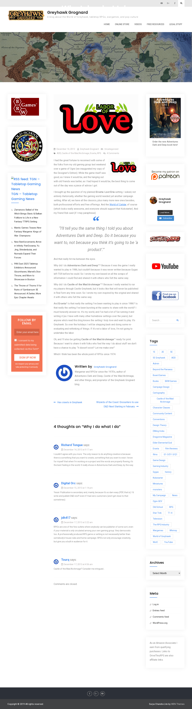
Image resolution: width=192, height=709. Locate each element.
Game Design (159, 460)
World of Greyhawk (162, 536)
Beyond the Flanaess (162, 369)
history (168, 472)
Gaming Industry (160, 466)
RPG (99, 153)
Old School (158, 507)
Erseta (93, 153)
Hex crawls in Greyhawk (69, 402)
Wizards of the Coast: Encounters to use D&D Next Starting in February (117, 404)
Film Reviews (171, 448)
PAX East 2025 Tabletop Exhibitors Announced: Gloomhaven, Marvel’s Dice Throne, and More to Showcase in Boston (27, 271)
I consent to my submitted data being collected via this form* (26, 344)
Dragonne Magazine (162, 437)
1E (154, 352)
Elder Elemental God (162, 443)
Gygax (156, 472)
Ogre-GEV (157, 501)
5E (171, 352)
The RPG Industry (161, 524)
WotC (155, 542)
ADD (59, 153)
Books (156, 381)
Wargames (158, 530)
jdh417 (65, 517)
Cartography (159, 393)
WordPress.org (160, 623)
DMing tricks (158, 431)
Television (157, 519)
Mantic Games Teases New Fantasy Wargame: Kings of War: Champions (27, 231)
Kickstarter (158, 478)
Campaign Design (161, 387)
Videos (138, 24)
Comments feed (161, 616)
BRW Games (171, 381)
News (174, 495)
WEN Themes (177, 704)
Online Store (122, 24)
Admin (156, 363)
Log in (156, 604)
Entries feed (159, 610)
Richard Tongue (72, 445)
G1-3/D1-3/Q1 (170, 454)
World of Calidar (118, 204)
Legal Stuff (175, 24)
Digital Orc (68, 483)
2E (163, 352)
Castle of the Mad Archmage (75, 153)
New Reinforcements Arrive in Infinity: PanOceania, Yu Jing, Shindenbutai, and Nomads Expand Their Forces (27, 249)
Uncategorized (111, 149)
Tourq (65, 559)
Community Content (162, 413)
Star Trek (157, 513)
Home (107, 24)
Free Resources (155, 24)
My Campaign (159, 495)
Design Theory (159, 425)
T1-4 (170, 513)
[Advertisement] (96, 42)
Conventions (159, 419)
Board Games (159, 375)
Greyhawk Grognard (67, 12)
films (155, 454)
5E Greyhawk (159, 358)
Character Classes (161, 407)
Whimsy (173, 530)
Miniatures (158, 483)
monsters (157, 489)
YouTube (168, 542)
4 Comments (113, 153)
